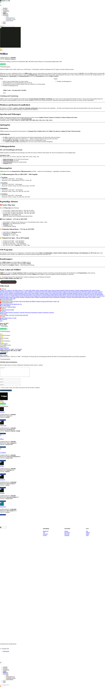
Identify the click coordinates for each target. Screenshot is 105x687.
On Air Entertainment (98, 294)
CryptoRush (3, 452)
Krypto (23, 301)
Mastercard (45, 531)
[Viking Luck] (2, 424)
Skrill (48, 301)
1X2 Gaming (7, 290)
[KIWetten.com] (1, 4)
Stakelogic (37, 297)
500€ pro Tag (3, 307)
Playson (31, 296)
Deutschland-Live (10, 17)
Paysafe (45, 535)
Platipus (17, 296)
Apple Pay (45, 534)
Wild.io (2, 439)
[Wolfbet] (2, 464)
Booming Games (19, 291)
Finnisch (11, 312)
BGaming (97, 290)
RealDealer (49, 296)
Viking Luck (3, 425)
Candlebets (30, 291)
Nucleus (90, 294)
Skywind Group (101, 296)
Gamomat (41, 293)
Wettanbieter (6, 11)
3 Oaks (13, 290)
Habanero (75, 293)
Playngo (22, 296)
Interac (17, 301)
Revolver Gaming (74, 296)
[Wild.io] (2, 437)
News (4, 22)
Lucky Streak (42, 294)
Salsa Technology (92, 296)
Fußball (88, 532)
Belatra (67, 290)
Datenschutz (6, 651)
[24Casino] (2, 410)
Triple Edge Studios (77, 297)
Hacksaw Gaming (82, 293)
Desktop (2, 318)
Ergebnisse (5, 15)
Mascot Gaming (50, 294)
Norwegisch (28, 312)
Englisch (6, 312)
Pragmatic (66, 535)
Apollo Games (47, 290)
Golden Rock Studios (67, 293)
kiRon (30, 294)
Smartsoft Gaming (8, 297)
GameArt (6, 293)
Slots (4, 23)
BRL (7, 315)
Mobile (6, 318)
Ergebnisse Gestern (11, 19)
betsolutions (86, 290)
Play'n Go (66, 534)
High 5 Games (90, 293)
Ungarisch (51, 312)
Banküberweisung (4, 301)
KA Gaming (14, 294)
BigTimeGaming (4, 291)
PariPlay (13, 296)
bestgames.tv (72, 290)
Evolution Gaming (61, 291)
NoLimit (80, 294)
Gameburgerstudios (18, 293)
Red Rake (54, 296)
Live (7, 16)
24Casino (2, 412)
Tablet (14, 318)
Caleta (25, 291)
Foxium (95, 291)
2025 (1, 320)
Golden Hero (59, 293)
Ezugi (72, 291)
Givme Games (51, 293)
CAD (10, 315)
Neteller (38, 301)
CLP (15, 315)
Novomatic (85, 294)
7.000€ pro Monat (11, 307)
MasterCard (28, 301)
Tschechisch (46, 312)
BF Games (92, 290)
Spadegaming (16, 297)
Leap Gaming (35, 294)
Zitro (14, 298)
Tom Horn (69, 297)
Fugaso (99, 291)
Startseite (5, 8)
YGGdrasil (2, 298)
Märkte (5, 12)
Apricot (53, 290)
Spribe (32, 297)
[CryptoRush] (2, 451)
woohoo (98, 297)
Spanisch (40, 312)
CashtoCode (12, 301)
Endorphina (54, 291)
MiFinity (34, 301)
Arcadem (57, 290)
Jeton (20, 301)
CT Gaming (36, 291)
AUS (4, 315)
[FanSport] (2, 491)
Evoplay (69, 291)
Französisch (16, 312)
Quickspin (43, 296)
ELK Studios (48, 291)
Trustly (55, 301)
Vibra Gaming (92, 297)
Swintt (50, 297)
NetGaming (75, 294)
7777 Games (25, 290)
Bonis (6, 13)
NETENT (69, 294)
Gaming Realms (35, 293)
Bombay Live (11, 291)
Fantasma (76, 291)
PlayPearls (26, 296)
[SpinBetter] (2, 478)
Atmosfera (62, 290)
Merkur (66, 531)
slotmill (2, 297)
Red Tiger (59, 296)
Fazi (80, 291)
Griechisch (22, 312)
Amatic (37, 290)
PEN (27, 315)
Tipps (87, 535)
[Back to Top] (0, 686)
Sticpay (51, 301)
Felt (92, 291)
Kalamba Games (25, 294)
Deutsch (2, 312)
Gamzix (46, 293)
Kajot (19, 294)
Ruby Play (84, 296)
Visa (58, 301)
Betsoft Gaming (79, 290)
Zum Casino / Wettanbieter (8, 282)
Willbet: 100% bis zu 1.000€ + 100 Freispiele (11, 349)
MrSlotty (64, 294)
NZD (24, 315)
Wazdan (2, 290)
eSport (87, 534)
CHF (13, 315)
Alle (87, 531)
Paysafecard (43, 301)
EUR (18, 315)
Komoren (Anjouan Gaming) (7, 309)
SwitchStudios (56, 297)
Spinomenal (28, 297)
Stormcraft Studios (44, 297)
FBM (83, 291)
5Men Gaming (18, 290)
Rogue (80, 296)
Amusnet (41, 290)
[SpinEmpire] (2, 505)
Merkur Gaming (58, 294)
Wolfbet (2, 466)
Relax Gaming (65, 296)
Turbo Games (85, 297)
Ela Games (42, 291)
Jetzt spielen (3, 64)
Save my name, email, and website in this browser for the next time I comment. (21, 387)
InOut (96, 293)
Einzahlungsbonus (4, 347)
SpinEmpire (3, 506)
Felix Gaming (88, 291)
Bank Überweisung (4, 304)
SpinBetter (2, 479)
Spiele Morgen (9, 20)
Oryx (9, 296)
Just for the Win (7, 294)
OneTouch (2, 296)
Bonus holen (3, 353)
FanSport (2, 493)
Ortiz (6, 296)
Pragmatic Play (37, 296)
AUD (1, 315)
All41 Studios (32, 290)
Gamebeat (11, 293)
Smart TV (10, 318)
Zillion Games (9, 298)
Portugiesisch (34, 312)
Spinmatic (22, 297)
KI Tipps (5, 9)
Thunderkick (63, 297)
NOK (21, 315)
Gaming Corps (27, 293)
